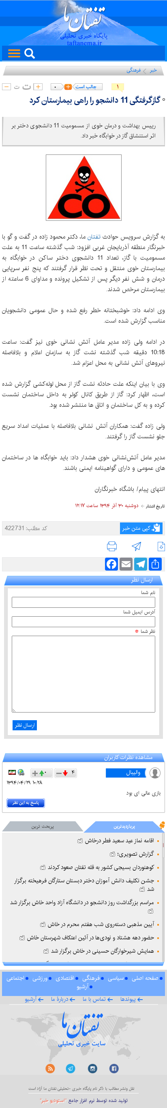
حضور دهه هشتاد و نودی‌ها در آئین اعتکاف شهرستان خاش (90, 938)
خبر (153, 70)
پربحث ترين (43, 826)
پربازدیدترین (124, 826)
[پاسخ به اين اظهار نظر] (26, 803)
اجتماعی (15, 978)
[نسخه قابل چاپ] (114, 548)
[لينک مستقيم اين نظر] (21, 772)
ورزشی (39, 978)
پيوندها (128, 999)
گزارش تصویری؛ (135, 854)
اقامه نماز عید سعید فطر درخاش (119, 841)
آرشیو (82, 987)
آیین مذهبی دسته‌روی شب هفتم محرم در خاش (100, 924)
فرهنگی (133, 70)
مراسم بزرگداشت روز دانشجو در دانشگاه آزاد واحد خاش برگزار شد (82, 902)
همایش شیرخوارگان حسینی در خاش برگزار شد (101, 951)
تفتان (94, 237)
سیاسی (116, 978)
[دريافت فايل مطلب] (158, 548)
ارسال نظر (25, 725)
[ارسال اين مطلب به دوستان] (136, 548)
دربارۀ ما (59, 999)
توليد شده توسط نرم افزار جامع (84, 1100)
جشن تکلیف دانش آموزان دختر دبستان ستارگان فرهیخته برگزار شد (84, 885)
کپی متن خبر (137, 528)
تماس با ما (94, 999)
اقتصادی (65, 978)
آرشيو (30, 999)
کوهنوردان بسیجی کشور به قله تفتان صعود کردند (100, 867)
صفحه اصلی (145, 978)
